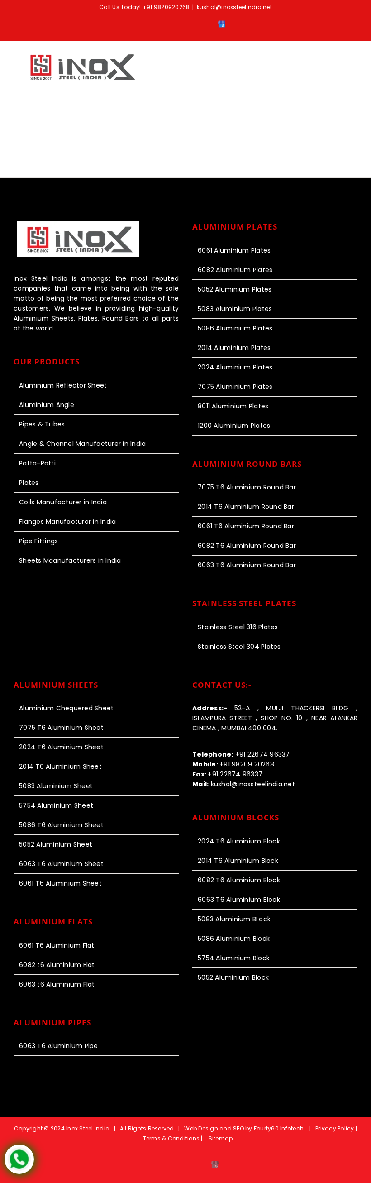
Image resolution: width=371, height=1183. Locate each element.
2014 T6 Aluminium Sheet (60, 766)
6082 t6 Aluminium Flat (57, 964)
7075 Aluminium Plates (235, 386)
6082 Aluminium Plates (235, 269)
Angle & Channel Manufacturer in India (82, 443)
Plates (29, 482)
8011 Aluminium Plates (233, 406)
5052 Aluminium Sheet (55, 844)
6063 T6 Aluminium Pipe (58, 1045)
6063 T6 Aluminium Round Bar (247, 565)
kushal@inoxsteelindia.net (234, 7)
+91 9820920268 (166, 7)
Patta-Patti (37, 463)
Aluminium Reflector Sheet (63, 385)
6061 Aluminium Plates (234, 250)
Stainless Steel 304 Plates (239, 646)
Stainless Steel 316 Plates (238, 627)
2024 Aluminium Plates (235, 367)
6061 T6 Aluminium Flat (57, 945)
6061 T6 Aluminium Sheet (60, 883)
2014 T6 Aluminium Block (238, 860)
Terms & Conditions (171, 1138)
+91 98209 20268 (233, 764)
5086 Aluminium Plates (235, 328)
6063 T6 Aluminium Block (239, 899)
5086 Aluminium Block (234, 938)
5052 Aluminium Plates (234, 289)
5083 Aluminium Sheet (56, 785)
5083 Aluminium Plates (235, 308)
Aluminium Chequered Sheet (66, 708)
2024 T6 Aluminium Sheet (61, 747)
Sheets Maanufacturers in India (70, 560)
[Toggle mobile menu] (353, 62)
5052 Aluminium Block (233, 977)
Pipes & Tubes (42, 424)
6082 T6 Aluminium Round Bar (247, 545)
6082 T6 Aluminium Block (239, 880)
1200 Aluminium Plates (234, 425)
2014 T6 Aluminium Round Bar (246, 506)
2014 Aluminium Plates (234, 347)
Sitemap (221, 1138)
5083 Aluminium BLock (234, 919)
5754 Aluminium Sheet (56, 805)
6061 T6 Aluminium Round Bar (246, 526)
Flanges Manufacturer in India (67, 521)
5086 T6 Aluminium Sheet (61, 824)
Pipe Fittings (38, 541)
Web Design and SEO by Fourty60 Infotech (244, 1128)
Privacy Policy (335, 1128)
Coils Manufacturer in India (63, 502)
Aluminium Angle (46, 404)
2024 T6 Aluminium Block (239, 841)
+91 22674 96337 (241, 754)
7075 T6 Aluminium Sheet (61, 727)
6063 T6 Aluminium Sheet (61, 863)
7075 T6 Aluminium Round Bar (247, 487)
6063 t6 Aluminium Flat (57, 984)
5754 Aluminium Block (234, 958)
